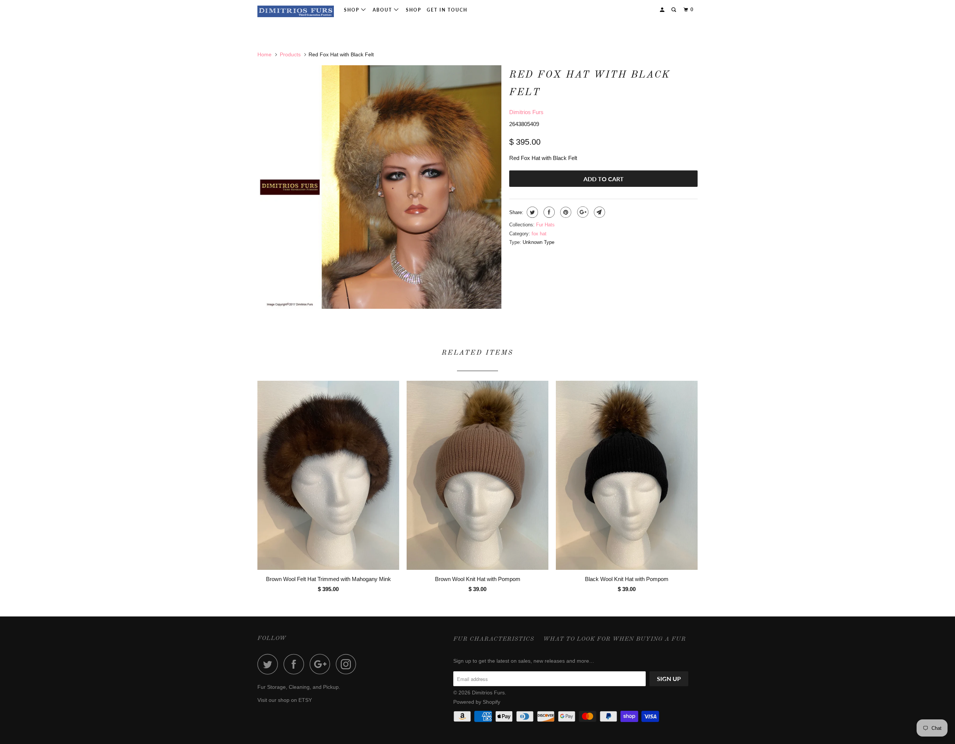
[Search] (674, 10)
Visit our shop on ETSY (284, 700)
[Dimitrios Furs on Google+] (322, 664)
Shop (352, 10)
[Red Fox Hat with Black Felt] (379, 187)
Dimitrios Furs (526, 112)
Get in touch (447, 10)
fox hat (539, 233)
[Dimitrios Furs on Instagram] (348, 664)
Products (290, 54)
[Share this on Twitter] (531, 212)
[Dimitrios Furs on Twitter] (269, 664)
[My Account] (662, 10)
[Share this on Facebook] (548, 212)
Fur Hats (545, 224)
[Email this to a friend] (598, 212)
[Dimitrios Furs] (295, 11)
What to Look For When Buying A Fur (614, 639)
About (383, 10)
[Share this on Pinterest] (565, 212)
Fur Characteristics (493, 639)
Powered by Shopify (476, 702)
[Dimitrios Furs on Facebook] (296, 664)
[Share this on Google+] (581, 212)
